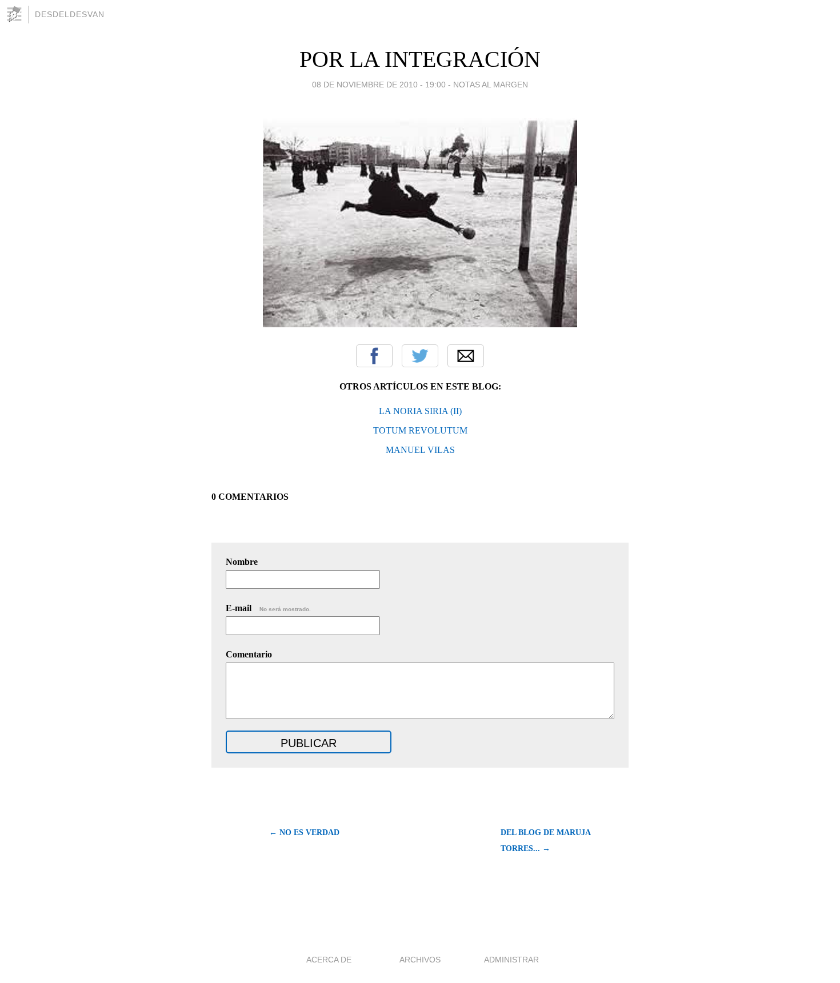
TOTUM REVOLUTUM (420, 430)
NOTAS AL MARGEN (490, 84)
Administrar (511, 959)
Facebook (374, 355)
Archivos (420, 959)
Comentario (249, 654)
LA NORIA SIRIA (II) (420, 411)
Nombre (242, 562)
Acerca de (328, 959)
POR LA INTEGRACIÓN (420, 59)
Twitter (420, 355)
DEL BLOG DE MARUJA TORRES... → (545, 840)
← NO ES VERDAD (304, 832)
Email (465, 355)
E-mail (268, 608)
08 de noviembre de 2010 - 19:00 (379, 84)
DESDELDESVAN (70, 14)
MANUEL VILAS (420, 450)
